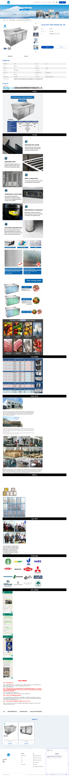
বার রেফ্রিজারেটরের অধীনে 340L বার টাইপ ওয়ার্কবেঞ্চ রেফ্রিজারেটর (26, 741)
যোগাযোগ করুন (49, 2)
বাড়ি (33, 2)
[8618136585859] (4, 761)
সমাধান (43, 2)
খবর (45, 2)
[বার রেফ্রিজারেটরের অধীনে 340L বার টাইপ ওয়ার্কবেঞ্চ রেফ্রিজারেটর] (26, 731)
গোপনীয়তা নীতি (4, 774)
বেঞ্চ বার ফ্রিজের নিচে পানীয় (23, 711)
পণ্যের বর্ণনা (26, 56)
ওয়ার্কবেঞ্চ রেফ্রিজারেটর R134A (12, 711)
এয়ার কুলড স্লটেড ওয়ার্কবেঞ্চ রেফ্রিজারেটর (36, 711)
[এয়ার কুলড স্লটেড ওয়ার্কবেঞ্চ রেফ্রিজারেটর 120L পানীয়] (15, 37)
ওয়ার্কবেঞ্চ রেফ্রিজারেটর (12, 20)
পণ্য (41, 2)
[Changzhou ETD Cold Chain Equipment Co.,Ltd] (8, 2)
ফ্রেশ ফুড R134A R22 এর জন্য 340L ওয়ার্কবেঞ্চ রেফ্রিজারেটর (10, 741)
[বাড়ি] (8, 756)
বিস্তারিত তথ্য (10, 56)
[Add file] (47, 774)
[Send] (66, 774)
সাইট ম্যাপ (8, 774)
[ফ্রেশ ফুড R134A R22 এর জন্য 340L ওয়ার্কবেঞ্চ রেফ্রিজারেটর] (10, 731)
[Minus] (66, 750)
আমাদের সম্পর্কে (37, 2)
